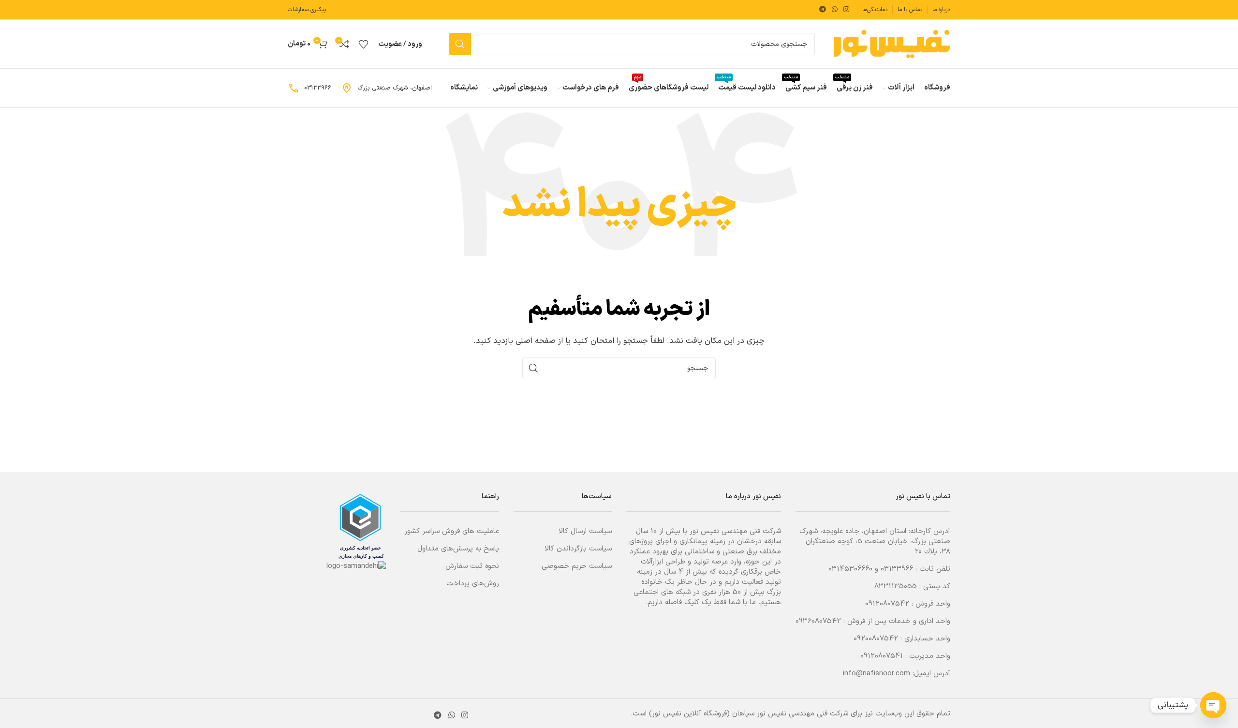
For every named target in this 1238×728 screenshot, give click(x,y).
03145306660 (850, 569)
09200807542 (876, 638)
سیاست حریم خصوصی (577, 566)
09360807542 (818, 621)
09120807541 (881, 656)
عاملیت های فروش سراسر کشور (451, 531)
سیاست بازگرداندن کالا (578, 549)
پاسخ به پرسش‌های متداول (458, 549)
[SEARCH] (460, 44)
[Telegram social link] (822, 10)
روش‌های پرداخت (472, 584)
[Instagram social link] (846, 10)
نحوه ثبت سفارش (472, 566)
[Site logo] (892, 43)
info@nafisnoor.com (876, 673)
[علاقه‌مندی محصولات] (363, 44)
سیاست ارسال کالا (585, 531)
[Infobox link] (386, 88)
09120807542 (887, 603)
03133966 (897, 569)
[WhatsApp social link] (834, 10)
